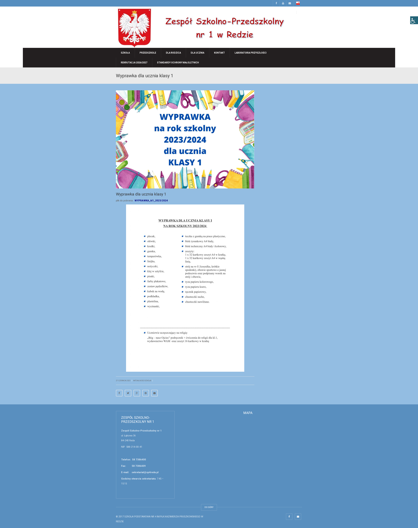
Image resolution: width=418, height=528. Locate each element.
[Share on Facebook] (119, 393)
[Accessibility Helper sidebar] (414, 20)
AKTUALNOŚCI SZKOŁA (291, 75)
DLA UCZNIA (197, 52)
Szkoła (125, 52)
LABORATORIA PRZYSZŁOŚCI (250, 52)
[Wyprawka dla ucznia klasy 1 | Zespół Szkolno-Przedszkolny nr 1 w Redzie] (200, 26)
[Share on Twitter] (128, 393)
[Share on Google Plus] (137, 393)
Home (277, 75)
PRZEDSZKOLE (148, 52)
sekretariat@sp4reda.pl (145, 472)
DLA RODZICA (173, 52)
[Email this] (154, 393)
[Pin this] (145, 393)
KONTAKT (219, 52)
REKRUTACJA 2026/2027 (134, 62)
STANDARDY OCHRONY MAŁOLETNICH (178, 62)
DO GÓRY (209, 507)
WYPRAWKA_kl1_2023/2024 (151, 200)
